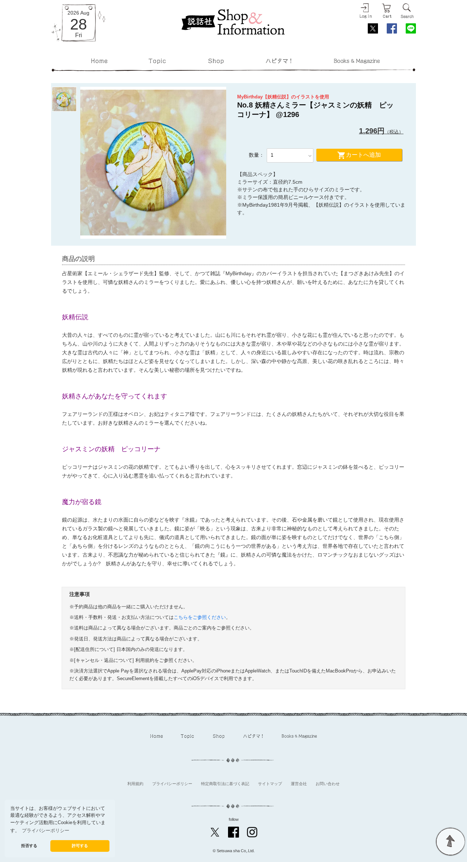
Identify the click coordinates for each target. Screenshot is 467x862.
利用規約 (135, 783)
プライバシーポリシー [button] (45, 830)
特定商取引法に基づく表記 (225, 783)
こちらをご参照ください (200, 617)
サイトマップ (270, 783)
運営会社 (299, 783)
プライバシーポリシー (172, 783)
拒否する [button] (29, 845)
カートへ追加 (359, 155)
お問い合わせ (328, 783)
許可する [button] (80, 845)
